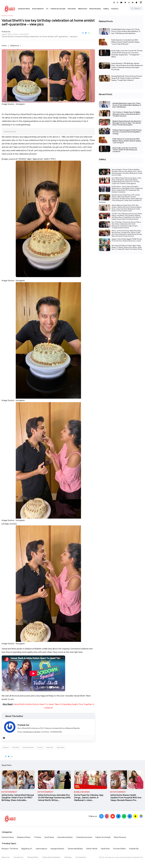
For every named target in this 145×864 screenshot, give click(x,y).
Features (114, 9)
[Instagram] (107, 816)
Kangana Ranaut (57, 848)
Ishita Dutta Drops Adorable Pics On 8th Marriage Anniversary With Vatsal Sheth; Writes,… (54, 797)
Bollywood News (23, 837)
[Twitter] (118, 816)
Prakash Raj (133, 848)
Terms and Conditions (51, 857)
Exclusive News (24, 9)
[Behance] (141, 816)
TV (47, 9)
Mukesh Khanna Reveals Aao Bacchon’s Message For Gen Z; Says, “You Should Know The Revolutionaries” (126, 123)
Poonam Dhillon (119, 848)
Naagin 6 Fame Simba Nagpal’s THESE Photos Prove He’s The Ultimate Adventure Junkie (127, 240)
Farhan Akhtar (91, 848)
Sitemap (68, 857)
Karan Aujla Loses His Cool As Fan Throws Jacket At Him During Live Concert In (124, 149)
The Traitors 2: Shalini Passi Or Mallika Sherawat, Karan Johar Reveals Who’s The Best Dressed (126, 114)
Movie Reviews (95, 9)
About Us (6, 857)
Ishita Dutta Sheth (28, 747)
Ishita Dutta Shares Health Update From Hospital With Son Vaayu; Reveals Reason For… (125, 797)
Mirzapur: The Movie (10, 848)
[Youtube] (112, 816)
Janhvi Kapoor (41, 848)
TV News (37, 837)
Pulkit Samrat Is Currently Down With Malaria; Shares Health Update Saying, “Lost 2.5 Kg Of (126, 141)
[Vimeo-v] (124, 816)
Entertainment (38, 9)
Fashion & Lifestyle (58, 9)
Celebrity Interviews (84, 837)
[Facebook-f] (101, 816)
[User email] (4, 738)
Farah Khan (105, 848)
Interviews (72, 9)
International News (64, 837)
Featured (6, 747)
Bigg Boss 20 (27, 848)
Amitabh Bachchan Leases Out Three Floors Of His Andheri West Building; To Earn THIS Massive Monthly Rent (125, 31)
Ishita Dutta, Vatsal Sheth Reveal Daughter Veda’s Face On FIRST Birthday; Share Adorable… (18, 797)
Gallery (106, 9)
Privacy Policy (32, 857)
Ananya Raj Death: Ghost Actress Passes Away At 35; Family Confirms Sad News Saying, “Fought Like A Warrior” (126, 78)
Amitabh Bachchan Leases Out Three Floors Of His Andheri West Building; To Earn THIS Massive (126, 105)
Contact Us (18, 857)
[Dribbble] (135, 816)
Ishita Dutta (15, 747)
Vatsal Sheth (60, 747)
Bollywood (14, 45)
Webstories (82, 9)
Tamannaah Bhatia (75, 848)
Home (4, 45)
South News (49, 837)
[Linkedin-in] (129, 816)
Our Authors (81, 857)
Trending (40, 747)
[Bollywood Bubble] (10, 8)
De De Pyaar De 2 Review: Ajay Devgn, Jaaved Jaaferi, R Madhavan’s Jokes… (88, 797)
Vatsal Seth (49, 747)
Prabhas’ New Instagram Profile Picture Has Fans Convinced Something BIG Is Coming (127, 132)
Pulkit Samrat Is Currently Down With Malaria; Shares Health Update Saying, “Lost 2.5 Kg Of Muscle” (125, 42)
